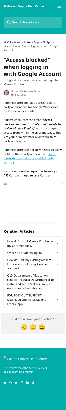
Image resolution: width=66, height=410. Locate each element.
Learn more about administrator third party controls (30, 158)
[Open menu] (59, 6)
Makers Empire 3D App (37, 42)
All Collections (12, 42)
